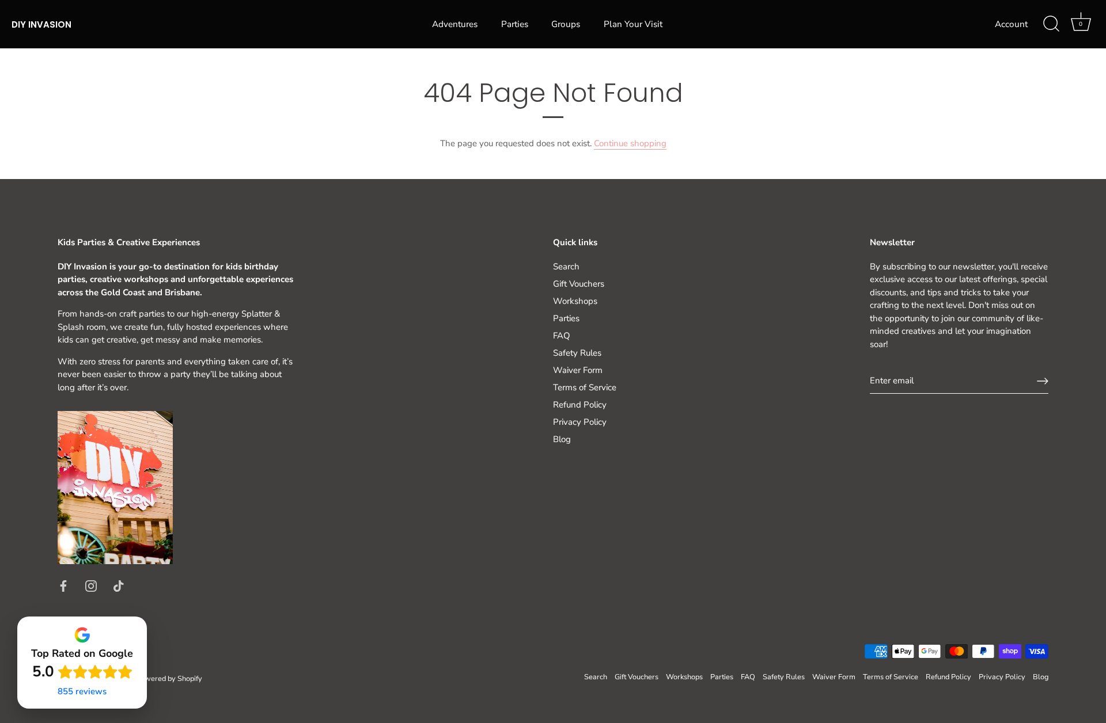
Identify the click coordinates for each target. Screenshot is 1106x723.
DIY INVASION (41, 24)
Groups (565, 24)
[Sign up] (1042, 381)
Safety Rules (577, 353)
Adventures (455, 24)
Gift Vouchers (578, 284)
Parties (514, 24)
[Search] (1051, 24)
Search (566, 266)
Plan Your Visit (633, 24)
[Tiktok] (118, 585)
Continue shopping (630, 143)
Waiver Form (578, 370)
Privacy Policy (580, 422)
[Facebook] (63, 585)
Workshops (575, 301)
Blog (562, 439)
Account (1011, 24)
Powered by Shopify (169, 678)
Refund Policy (580, 404)
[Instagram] (91, 585)
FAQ (561, 335)
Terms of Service (584, 387)
